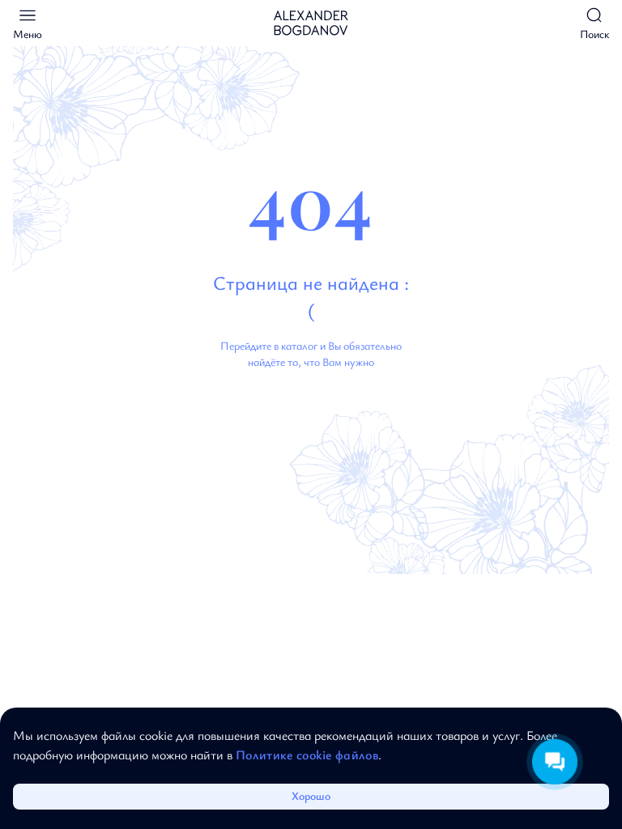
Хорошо (311, 795)
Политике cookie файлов (307, 754)
